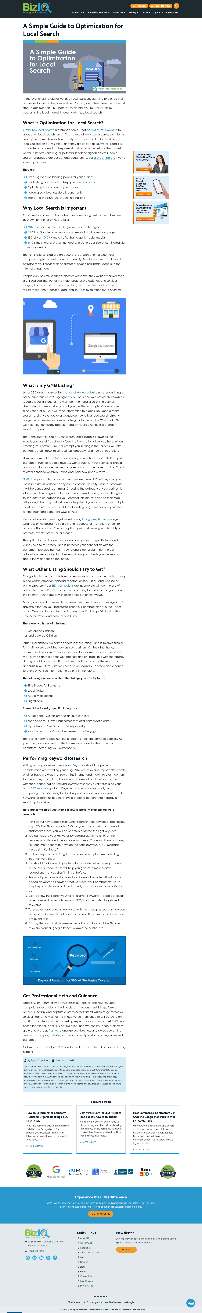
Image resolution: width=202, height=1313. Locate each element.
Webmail (84, 1257)
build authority (85, 182)
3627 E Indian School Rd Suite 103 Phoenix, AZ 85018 (45, 1243)
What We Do (86, 1243)
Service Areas (87, 1285)
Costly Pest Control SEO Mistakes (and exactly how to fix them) (100, 1115)
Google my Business (95, 519)
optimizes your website (102, 130)
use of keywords (78, 392)
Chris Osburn (36, 1145)
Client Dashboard (89, 1252)
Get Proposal (101, 1214)
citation (112, 576)
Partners (84, 1271)
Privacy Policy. (95, 1309)
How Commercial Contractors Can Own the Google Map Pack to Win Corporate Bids (154, 1117)
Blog (82, 1266)
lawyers (58, 285)
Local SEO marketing (37, 788)
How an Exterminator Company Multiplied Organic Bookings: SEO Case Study (47, 1117)
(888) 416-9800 (162, 6)
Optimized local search (38, 130)
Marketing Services (97, 12)
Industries (118, 12)
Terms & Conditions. (112, 1309)
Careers (84, 1262)
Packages (85, 1247)
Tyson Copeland (40, 1060)
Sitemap (127, 1309)
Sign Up (126, 1249)
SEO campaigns (104, 157)
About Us (77, 12)
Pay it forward (87, 1281)
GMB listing (30, 479)
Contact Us (172, 12)
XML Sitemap (139, 1309)
